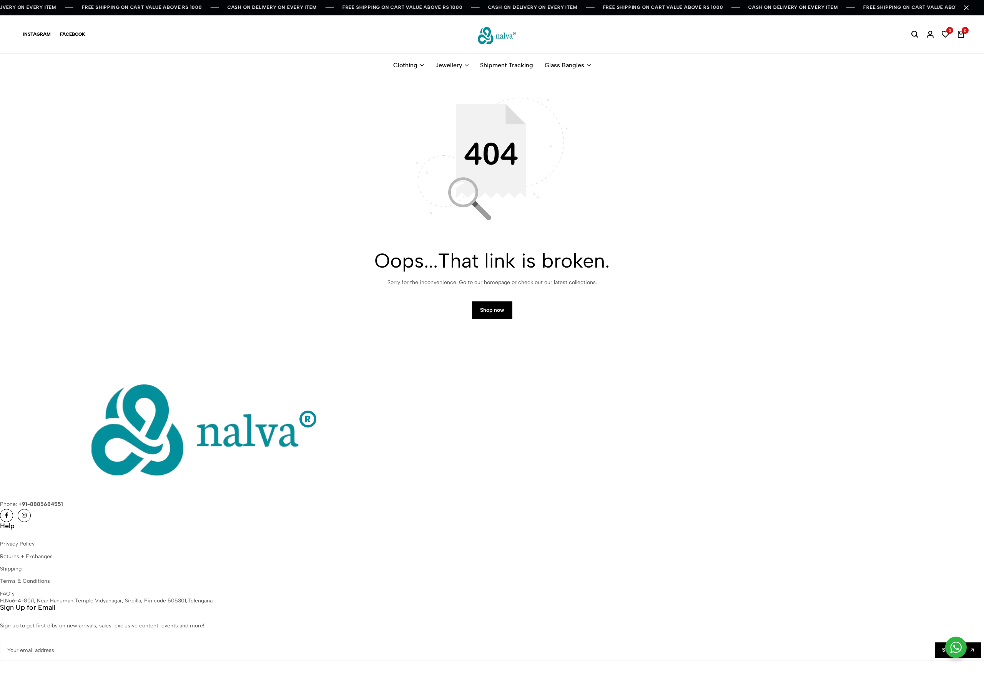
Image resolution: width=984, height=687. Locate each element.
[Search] (914, 34)
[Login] (930, 34)
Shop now (492, 310)
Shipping (11, 569)
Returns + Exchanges (26, 556)
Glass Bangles (564, 65)
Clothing (405, 65)
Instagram (37, 34)
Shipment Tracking (506, 65)
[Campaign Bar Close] (970, 7)
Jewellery (448, 65)
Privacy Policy (17, 544)
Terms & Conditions (25, 581)
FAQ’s (7, 594)
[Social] (6, 515)
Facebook (72, 34)
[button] (945, 34)
